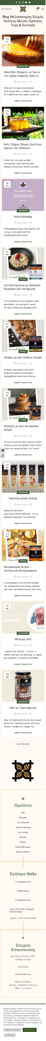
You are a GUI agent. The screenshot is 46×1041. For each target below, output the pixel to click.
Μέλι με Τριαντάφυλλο (23, 708)
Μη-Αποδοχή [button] (9, 1035)
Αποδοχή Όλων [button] (29, 1030)
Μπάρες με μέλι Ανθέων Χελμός (23, 357)
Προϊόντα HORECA (23, 852)
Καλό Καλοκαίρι (23, 216)
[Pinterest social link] (29, 2)
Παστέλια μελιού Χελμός (23, 498)
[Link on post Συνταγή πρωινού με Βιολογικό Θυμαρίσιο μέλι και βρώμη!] (23, 264)
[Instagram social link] (22, 2)
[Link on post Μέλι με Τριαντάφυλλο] (23, 686)
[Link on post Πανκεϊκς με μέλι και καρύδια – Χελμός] (23, 404)
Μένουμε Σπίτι (23, 639)
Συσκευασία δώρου (23, 847)
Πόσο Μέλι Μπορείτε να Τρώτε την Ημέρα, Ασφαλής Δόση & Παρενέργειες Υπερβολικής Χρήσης (22, 77)
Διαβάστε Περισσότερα (23, 101)
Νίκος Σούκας (22, 82)
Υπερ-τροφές (23, 832)
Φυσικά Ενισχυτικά (23, 827)
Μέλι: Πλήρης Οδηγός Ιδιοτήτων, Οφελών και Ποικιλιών (23, 146)
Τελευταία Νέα (23, 211)
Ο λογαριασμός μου (23, 882)
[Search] (42, 9)
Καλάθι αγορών (23, 891)
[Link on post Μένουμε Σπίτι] (23, 617)
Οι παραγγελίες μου (23, 900)
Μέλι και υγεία (23, 66)
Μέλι (23, 813)
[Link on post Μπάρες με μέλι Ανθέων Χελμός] (23, 336)
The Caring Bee (23, 822)
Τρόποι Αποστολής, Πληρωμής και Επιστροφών (22, 910)
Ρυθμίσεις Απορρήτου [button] (12, 1030)
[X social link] (19, 2)
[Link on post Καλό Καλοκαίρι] (23, 195)
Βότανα (23, 842)
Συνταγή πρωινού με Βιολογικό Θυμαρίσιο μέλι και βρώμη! (22, 287)
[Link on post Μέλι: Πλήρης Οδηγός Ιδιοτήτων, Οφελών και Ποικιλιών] (23, 123)
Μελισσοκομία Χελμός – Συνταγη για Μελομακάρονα (20, 568)
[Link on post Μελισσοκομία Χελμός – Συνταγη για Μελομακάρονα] (23, 545)
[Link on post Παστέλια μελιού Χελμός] (23, 477)
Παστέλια (23, 837)
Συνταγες (23, 279)
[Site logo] (23, 9)
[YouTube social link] (26, 2)
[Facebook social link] (16, 2)
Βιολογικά (23, 817)
